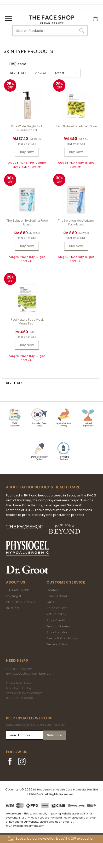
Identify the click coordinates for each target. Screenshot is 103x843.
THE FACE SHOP (17, 590)
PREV (12, 73)
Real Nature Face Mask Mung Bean (27, 321)
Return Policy (56, 614)
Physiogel (13, 596)
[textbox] (50, 30)
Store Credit (55, 620)
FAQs (50, 602)
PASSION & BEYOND (20, 602)
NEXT (24, 73)
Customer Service (65, 582)
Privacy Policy (57, 644)
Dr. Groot (13, 608)
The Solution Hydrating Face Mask (27, 222)
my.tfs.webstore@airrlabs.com (30, 674)
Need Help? (17, 660)
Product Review (58, 626)
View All (40, 73)
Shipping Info (57, 608)
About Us (15, 582)
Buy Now (27, 152)
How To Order (56, 596)
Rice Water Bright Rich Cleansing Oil (27, 128)
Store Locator (56, 632)
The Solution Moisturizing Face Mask (76, 222)
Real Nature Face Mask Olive (76, 126)
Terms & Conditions (62, 638)
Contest (52, 590)
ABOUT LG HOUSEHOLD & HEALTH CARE (43, 487)
